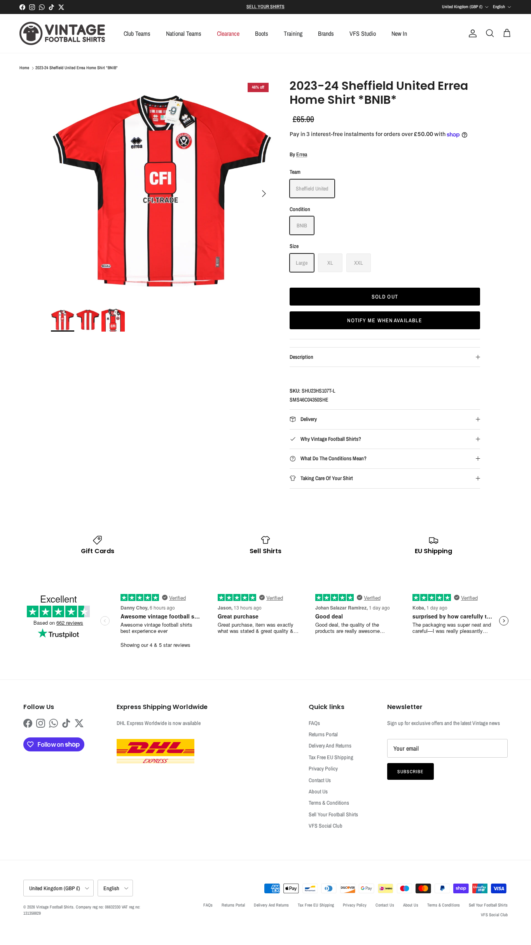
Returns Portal (323, 734)
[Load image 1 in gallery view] (161, 189)
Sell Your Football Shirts (333, 814)
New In (399, 33)
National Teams (183, 33)
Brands (326, 33)
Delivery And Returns (330, 745)
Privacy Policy (323, 768)
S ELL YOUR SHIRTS (265, 6)
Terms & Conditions (329, 802)
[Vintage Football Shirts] (62, 33)
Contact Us (320, 780)
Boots (261, 33)
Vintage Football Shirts (54, 907)
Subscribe (410, 772)
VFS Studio (362, 33)
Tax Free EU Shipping (331, 757)
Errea (301, 154)
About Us (318, 791)
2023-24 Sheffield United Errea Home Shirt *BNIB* (76, 68)
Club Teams (137, 33)
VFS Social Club (325, 825)
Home (24, 68)
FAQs (314, 723)
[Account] (471, 33)
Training (293, 33)
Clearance (228, 33)
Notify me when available (384, 320)
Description (301, 356)
